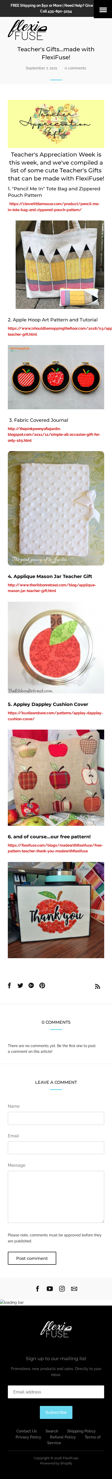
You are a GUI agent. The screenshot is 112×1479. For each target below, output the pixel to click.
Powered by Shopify (56, 1463)
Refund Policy (63, 1437)
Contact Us (26, 1431)
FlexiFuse (70, 1458)
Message (16, 1165)
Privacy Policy (28, 1437)
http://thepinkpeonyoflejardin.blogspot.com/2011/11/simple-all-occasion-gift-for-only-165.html (54, 435)
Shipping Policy (81, 1431)
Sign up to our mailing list (56, 1358)
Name (14, 1106)
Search (52, 1431)
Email (13, 1135)
